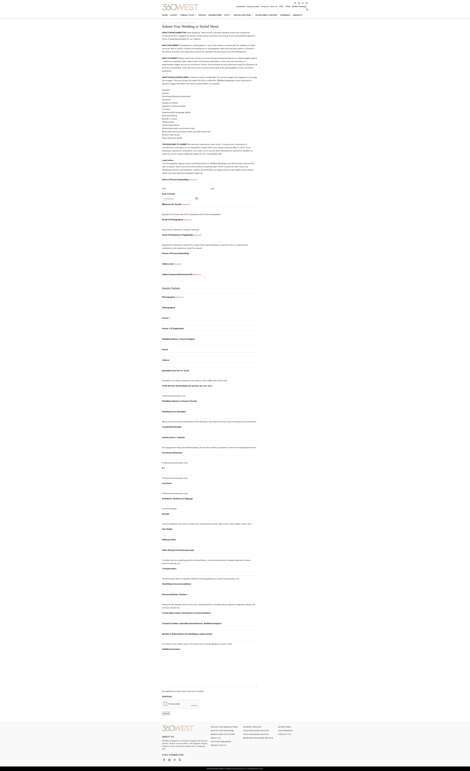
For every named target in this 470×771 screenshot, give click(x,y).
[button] (307, 10)
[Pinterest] (302, 3)
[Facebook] (295, 3)
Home (164, 23)
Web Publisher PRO (240, 769)
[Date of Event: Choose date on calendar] (196, 198)
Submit (166, 713)
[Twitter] (306, 3)
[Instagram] (299, 3)
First (164, 188)
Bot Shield (259, 769)
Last (212, 188)
